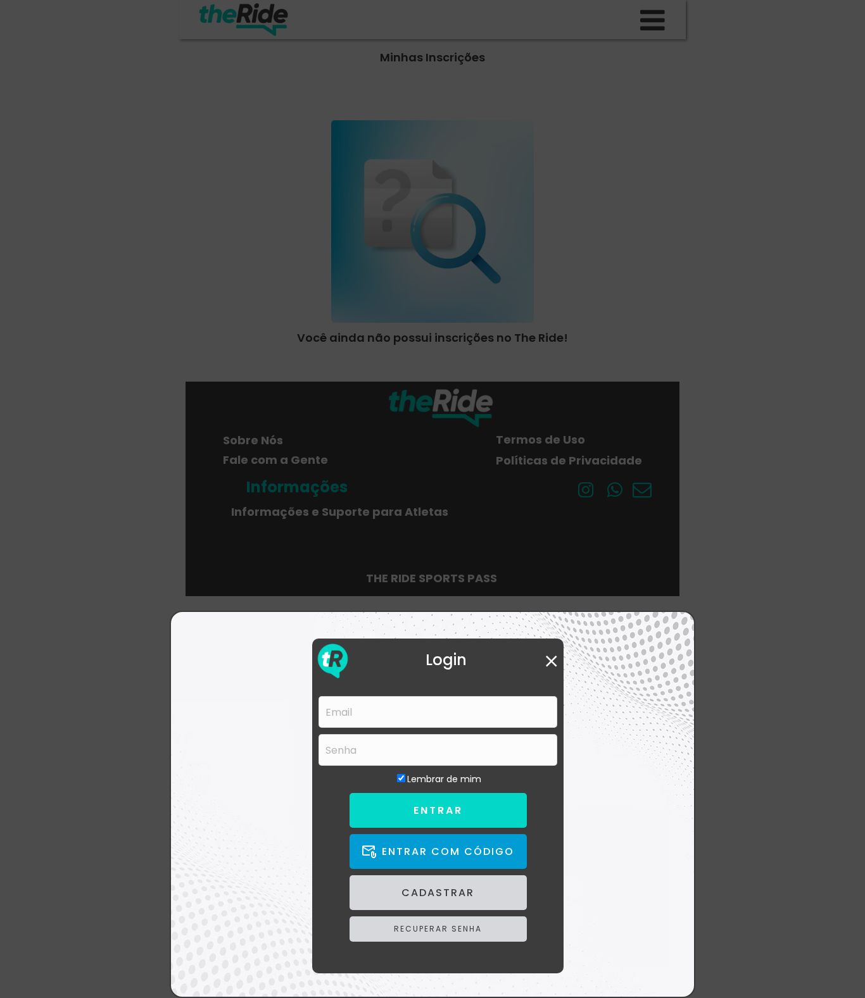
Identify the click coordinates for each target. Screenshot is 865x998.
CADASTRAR (437, 892)
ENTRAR (438, 810)
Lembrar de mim (444, 779)
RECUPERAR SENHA (438, 928)
